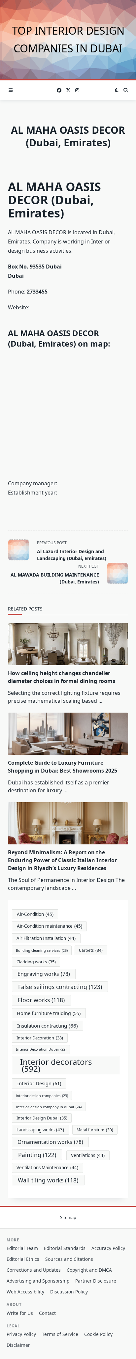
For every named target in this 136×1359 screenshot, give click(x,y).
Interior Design (39, 1083)
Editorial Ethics (23, 1259)
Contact (47, 1313)
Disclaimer (18, 1345)
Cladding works (36, 962)
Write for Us (20, 1313)
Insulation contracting (47, 1025)
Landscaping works (40, 1130)
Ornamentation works (50, 1142)
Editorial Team (22, 1248)
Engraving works (43, 973)
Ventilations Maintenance (47, 1168)
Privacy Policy (21, 1334)
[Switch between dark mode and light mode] (116, 90)
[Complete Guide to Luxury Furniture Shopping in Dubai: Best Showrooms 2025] (68, 734)
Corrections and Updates (34, 1270)
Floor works (41, 1000)
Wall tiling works (48, 1180)
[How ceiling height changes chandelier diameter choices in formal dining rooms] (68, 644)
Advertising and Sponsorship (38, 1281)
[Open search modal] (125, 90)
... (100, 700)
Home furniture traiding (49, 1013)
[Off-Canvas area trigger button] (11, 90)
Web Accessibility (25, 1291)
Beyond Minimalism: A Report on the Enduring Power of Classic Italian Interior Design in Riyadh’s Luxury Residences (62, 860)
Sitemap (68, 1217)
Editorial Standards (64, 1248)
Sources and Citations (69, 1259)
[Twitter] (68, 90)
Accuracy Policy (108, 1248)
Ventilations (88, 1155)
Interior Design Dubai (42, 1118)
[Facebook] (59, 90)
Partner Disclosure (95, 1281)
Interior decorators (56, 1065)
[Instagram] (77, 90)
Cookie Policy (98, 1334)
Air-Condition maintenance (49, 926)
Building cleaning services (42, 950)
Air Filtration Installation (46, 938)
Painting (37, 1155)
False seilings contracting (60, 987)
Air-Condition (35, 914)
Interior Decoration (40, 1038)
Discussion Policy (69, 1291)
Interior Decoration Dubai (41, 1049)
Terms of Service (60, 1334)
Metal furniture (95, 1129)
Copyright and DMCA (89, 1270)
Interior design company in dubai (49, 1106)
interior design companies (42, 1095)
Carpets (91, 950)
